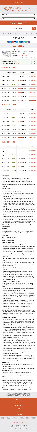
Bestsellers (18, 402)
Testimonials (18, 405)
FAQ (19, 408)
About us (18, 399)
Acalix (17, 63)
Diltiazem (24, 55)
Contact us (18, 414)
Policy (18, 411)
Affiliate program (18, 422)
